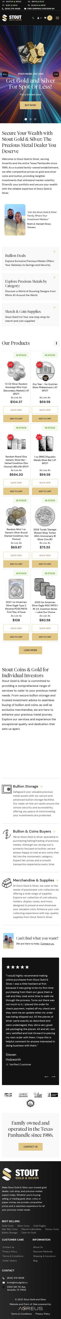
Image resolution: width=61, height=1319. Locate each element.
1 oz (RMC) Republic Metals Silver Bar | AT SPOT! (45, 460)
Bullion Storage (9, 1232)
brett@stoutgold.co (17, 1282)
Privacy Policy (10, 1251)
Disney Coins (52, 1229)
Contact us (8, 1247)
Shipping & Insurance (44, 1256)
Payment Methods (43, 1251)
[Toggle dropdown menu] (56, 343)
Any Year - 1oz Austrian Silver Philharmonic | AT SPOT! (45, 387)
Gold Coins (8, 1225)
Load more (30, 650)
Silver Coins (23, 1225)
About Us (38, 1247)
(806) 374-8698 (12, 8)
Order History (10, 1260)
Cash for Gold (28, 1232)
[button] (26, 119)
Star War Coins (10, 1229)
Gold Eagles (39, 1225)
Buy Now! (30, 105)
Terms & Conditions (13, 1256)
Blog (35, 1260)
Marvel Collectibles (31, 1229)
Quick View (16, 410)
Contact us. (47, 943)
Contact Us (31, 1146)
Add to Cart (16, 418)
